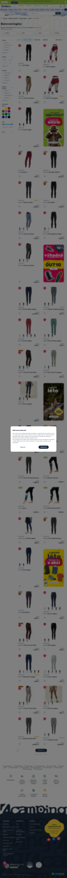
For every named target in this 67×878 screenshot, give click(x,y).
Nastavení (22, 447)
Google (52, 433)
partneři (46, 433)
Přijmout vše (44, 447)
